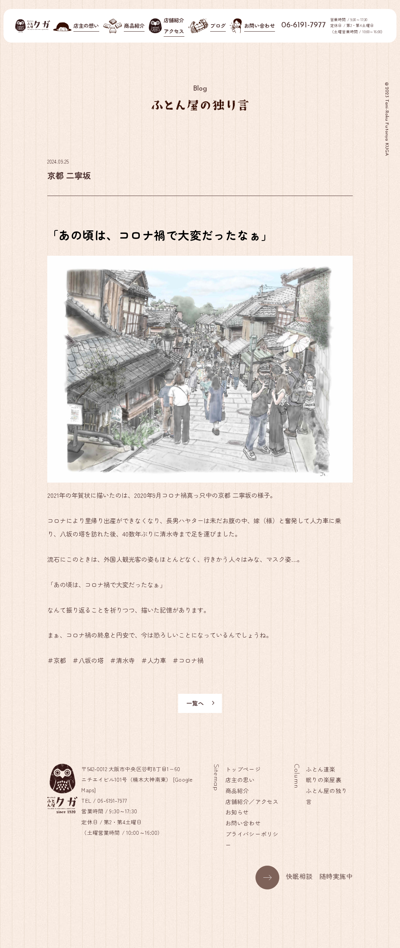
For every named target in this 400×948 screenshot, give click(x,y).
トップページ (243, 769)
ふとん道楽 (321, 769)
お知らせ (237, 812)
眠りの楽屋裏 (323, 779)
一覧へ (195, 703)
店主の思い (240, 779)
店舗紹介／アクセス (252, 801)
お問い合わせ (243, 823)
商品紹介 (237, 790)
